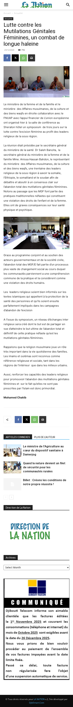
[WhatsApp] (23, 57)
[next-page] (11, 497)
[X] (15, 57)
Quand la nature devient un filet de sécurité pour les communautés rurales (44, 467)
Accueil (7, 13)
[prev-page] (6, 497)
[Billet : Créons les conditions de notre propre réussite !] (12, 484)
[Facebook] (7, 57)
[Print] (31, 57)
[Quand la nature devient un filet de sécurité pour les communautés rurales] (12, 467)
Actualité (18, 13)
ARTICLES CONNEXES (18, 437)
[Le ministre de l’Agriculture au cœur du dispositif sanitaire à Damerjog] (12, 450)
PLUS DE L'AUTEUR (44, 437)
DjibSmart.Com (36, 702)
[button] (6, 4)
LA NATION (39, 699)
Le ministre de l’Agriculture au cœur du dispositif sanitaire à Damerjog (43, 450)
